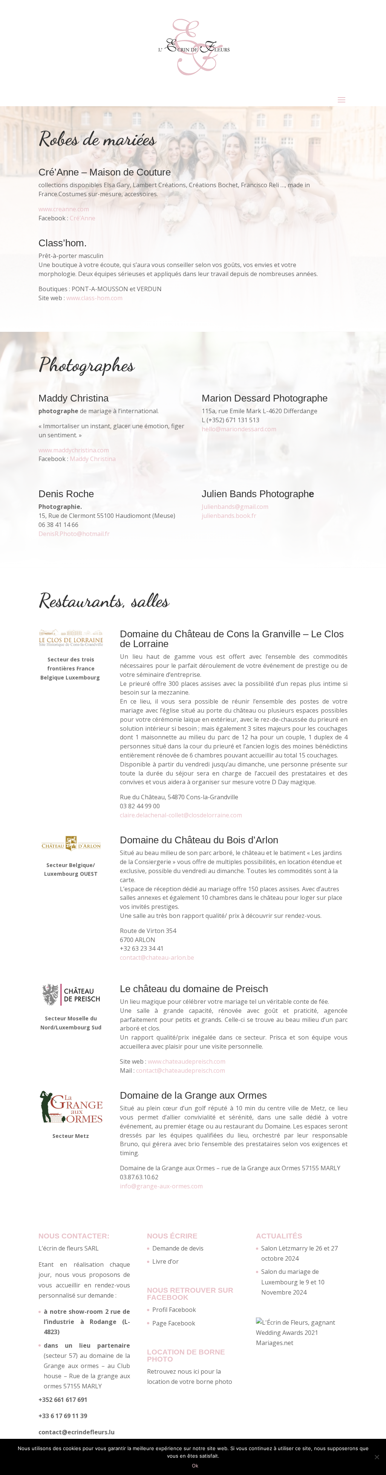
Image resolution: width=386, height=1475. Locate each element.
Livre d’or (165, 1261)
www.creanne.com (63, 209)
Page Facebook (173, 1323)
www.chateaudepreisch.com (186, 1061)
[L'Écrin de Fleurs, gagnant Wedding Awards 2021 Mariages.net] (302, 1343)
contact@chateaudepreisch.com (180, 1070)
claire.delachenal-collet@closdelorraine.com (181, 815)
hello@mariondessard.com (239, 429)
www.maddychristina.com (73, 450)
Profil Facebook (174, 1310)
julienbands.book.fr (229, 516)
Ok (195, 1466)
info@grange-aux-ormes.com (161, 1186)
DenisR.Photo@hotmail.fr (74, 534)
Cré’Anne (82, 218)
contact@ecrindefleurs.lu (76, 1432)
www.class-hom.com (94, 298)
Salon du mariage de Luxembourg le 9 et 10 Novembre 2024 (293, 1281)
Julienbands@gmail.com (235, 506)
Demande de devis (178, 1248)
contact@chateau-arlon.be (157, 957)
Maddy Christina (93, 459)
